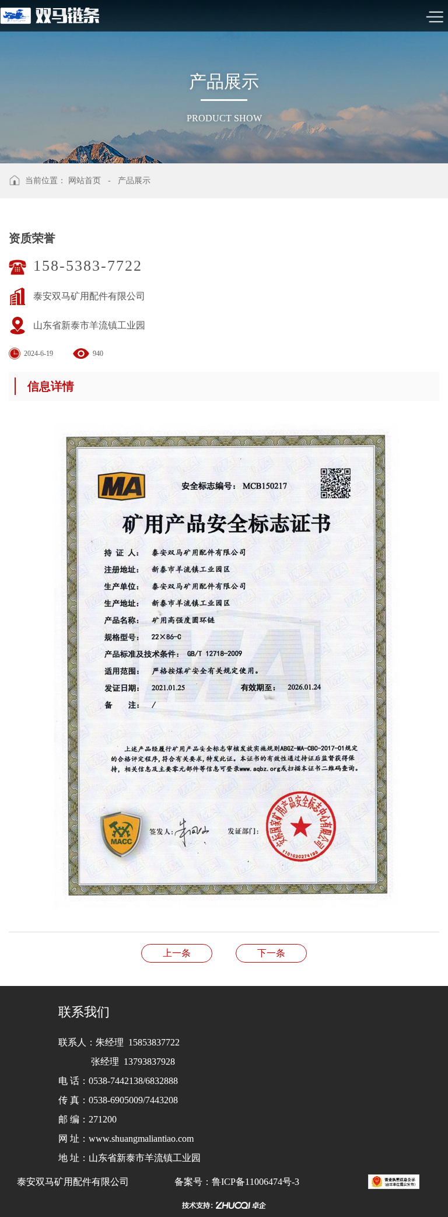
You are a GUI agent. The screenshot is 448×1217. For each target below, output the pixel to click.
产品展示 (134, 180)
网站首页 (84, 180)
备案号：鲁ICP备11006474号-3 (236, 1182)
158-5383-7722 (87, 265)
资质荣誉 (177, 953)
